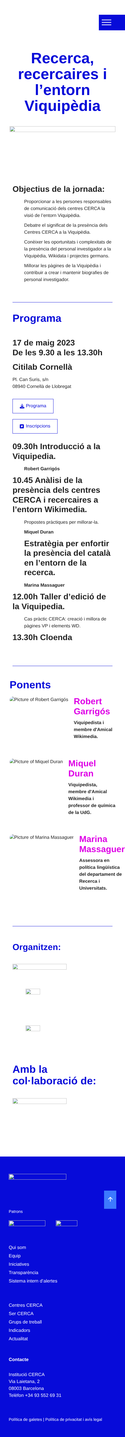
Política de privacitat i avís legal (73, 1419)
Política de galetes (25, 1419)
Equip (15, 1256)
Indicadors (19, 1330)
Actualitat (18, 1338)
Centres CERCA (25, 1305)
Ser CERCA (21, 1313)
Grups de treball (25, 1322)
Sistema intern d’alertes (33, 1281)
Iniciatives (19, 1264)
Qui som (17, 1247)
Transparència (23, 1272)
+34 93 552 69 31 (43, 1395)
